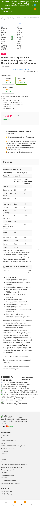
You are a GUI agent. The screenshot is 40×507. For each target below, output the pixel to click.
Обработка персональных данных (13, 446)
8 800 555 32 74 (6, 491)
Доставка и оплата (7, 438)
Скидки (3, 443)
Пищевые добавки (7, 462)
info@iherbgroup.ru (7, 494)
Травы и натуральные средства (12, 467)
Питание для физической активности (14, 464)
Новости (4, 454)
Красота (4, 478)
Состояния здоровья (8, 480)
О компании (5, 435)
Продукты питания (7, 475)
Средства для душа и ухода (10, 483)
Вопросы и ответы (7, 448)
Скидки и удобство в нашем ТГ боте (18, 5)
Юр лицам (4, 451)
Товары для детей (7, 470)
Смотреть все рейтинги (27, 378)
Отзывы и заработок (8, 440)
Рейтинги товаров (7, 378)
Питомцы (4, 472)
